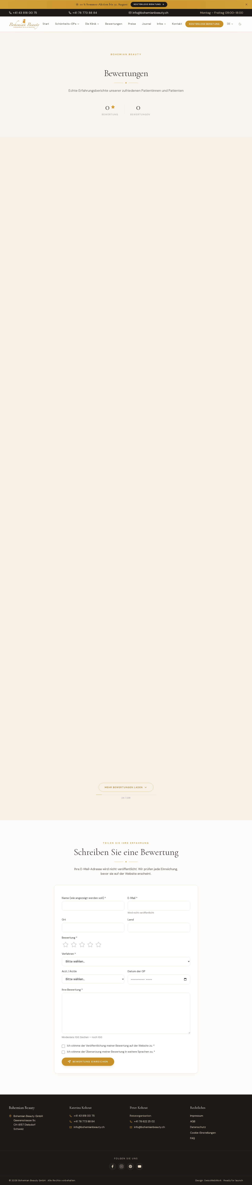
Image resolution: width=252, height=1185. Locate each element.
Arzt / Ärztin (69, 971)
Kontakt (177, 24)
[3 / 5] (82, 944)
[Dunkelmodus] (240, 24)
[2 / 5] (73, 944)
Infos (160, 24)
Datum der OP (136, 971)
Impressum (196, 1116)
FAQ (192, 1138)
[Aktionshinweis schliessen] (246, 4)
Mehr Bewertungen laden (124, 787)
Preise (132, 24)
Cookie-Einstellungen (203, 1133)
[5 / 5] (98, 944)
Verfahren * (69, 954)
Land (131, 919)
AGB (192, 1121)
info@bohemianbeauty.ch (89, 1127)
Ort (64, 919)
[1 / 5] (65, 944)
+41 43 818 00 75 (84, 1116)
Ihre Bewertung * (72, 989)
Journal (146, 24)
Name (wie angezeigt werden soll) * (84, 898)
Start (46, 24)
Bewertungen (113, 24)
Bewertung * (69, 937)
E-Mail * (132, 898)
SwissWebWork (212, 1180)
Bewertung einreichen (90, 1061)
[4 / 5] (90, 944)
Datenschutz (198, 1127)
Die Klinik (90, 24)
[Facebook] (112, 1166)
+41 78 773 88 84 (84, 1121)
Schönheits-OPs (65, 24)
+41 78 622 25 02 (144, 1121)
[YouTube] (139, 1166)
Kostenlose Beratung (147, 4)
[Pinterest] (130, 1166)
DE (228, 24)
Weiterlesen (20, 198)
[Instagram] (121, 1166)
